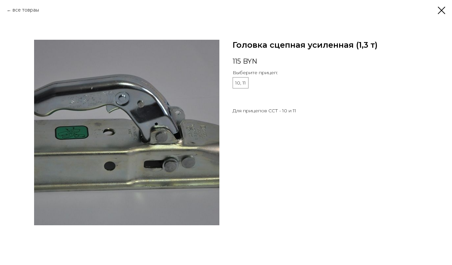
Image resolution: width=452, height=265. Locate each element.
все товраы (26, 10)
